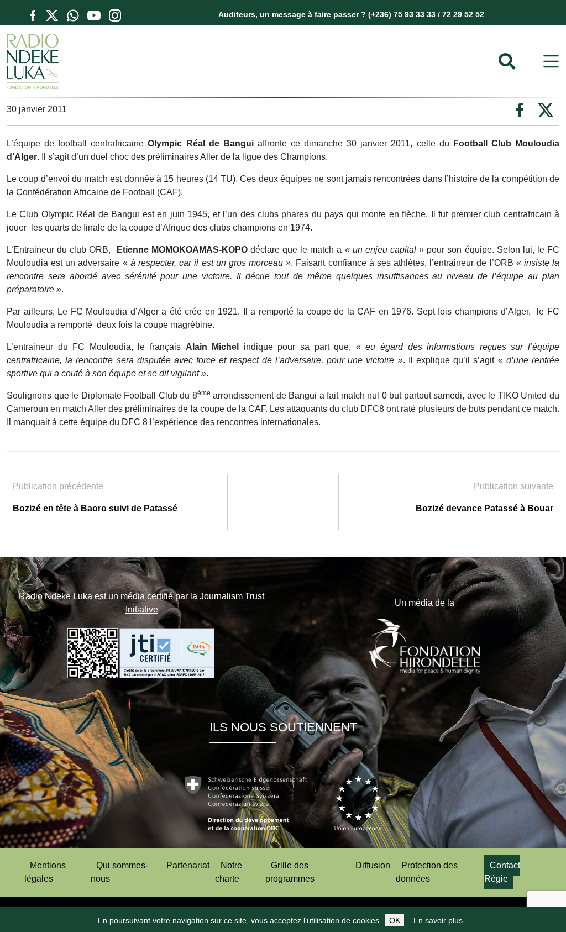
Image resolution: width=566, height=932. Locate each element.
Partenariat (187, 865)
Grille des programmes (290, 872)
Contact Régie (502, 872)
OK (394, 920)
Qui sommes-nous (119, 872)
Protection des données (427, 872)
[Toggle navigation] (551, 61)
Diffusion (372, 865)
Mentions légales (45, 872)
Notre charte (228, 872)
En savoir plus (438, 920)
